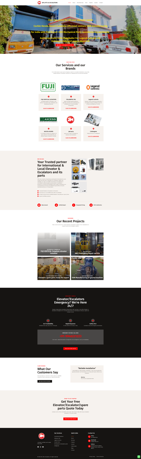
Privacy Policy (92, 456)
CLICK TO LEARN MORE (48, 108)
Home (69, 2)
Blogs (72, 448)
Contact (101, 2)
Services (73, 440)
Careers (96, 2)
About (74, 2)
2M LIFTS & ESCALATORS (50, 3)
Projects (91, 2)
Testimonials (74, 446)
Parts (86, 2)
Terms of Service (100, 456)
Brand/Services (80, 2)
